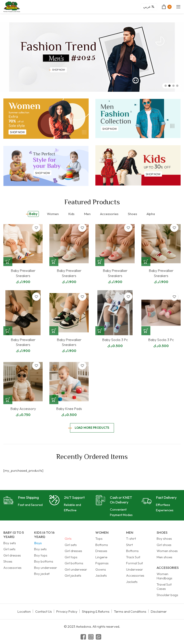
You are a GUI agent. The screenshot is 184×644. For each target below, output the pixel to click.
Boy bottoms (43, 561)
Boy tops (40, 555)
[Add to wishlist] (36, 228)
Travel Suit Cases (164, 586)
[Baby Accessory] (23, 381)
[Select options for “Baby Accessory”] (7, 399)
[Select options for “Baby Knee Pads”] (53, 399)
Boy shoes (164, 538)
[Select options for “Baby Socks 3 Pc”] (99, 330)
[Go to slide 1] (165, 86)
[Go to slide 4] (177, 86)
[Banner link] (46, 118)
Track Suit (133, 557)
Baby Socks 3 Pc (115, 339)
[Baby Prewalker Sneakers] (23, 243)
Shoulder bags (167, 595)
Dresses (101, 551)
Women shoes (167, 551)
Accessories (12, 567)
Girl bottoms (74, 563)
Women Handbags (164, 576)
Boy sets (9, 543)
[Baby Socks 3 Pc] (115, 312)
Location (24, 611)
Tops (99, 538)
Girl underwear (76, 569)
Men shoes (164, 557)
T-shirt (131, 538)
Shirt (129, 545)
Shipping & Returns (96, 611)
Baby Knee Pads (69, 408)
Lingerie (101, 557)
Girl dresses (12, 555)
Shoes (7, 561)
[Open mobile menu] (178, 6)
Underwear (134, 569)
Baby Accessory (23, 408)
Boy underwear (45, 567)
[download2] (92, 57)
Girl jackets (73, 575)
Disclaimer (159, 611)
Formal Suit (134, 563)
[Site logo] (11, 6)
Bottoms (101, 545)
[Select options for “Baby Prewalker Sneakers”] (7, 261)
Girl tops (71, 557)
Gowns (100, 569)
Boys (38, 543)
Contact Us (43, 611)
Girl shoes (164, 545)
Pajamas (102, 563)
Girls (68, 538)
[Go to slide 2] (169, 86)
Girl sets (9, 549)
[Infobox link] (23, 501)
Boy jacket (42, 573)
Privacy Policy (66, 611)
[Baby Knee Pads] (69, 381)
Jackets (101, 575)
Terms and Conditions (130, 611)
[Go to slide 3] (173, 86)
